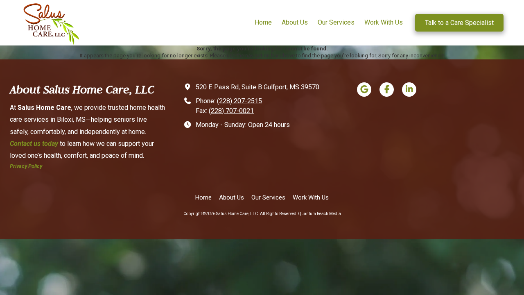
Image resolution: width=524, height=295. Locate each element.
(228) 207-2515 (239, 101)
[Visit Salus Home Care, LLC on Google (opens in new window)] (364, 89)
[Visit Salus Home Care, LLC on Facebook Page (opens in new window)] (386, 89)
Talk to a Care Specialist (459, 23)
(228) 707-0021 (231, 111)
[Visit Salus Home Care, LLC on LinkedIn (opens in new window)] (409, 89)
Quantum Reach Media (319, 213)
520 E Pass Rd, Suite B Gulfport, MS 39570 (257, 87)
